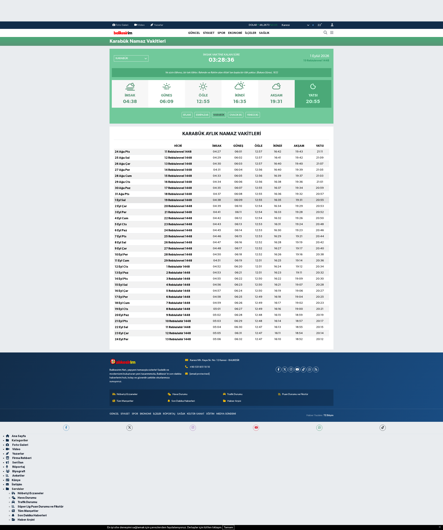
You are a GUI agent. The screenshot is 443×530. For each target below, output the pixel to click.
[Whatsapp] (310, 369)
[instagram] (193, 428)
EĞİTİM (210, 413)
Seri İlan (17, 462)
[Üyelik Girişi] (330, 25)
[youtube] (256, 428)
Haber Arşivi (234, 401)
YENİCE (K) (252, 115)
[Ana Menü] (331, 33)
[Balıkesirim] (122, 33)
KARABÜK (219, 115)
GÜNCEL (194, 32)
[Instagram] (291, 369)
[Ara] (325, 33)
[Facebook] (278, 369)
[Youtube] (297, 369)
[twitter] (129, 428)
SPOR (221, 32)
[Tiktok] (303, 369)
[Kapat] (441, 527)
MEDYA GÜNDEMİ (226, 413)
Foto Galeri (122, 25)
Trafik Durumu (234, 394)
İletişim (17, 484)
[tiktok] (383, 428)
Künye (16, 480)
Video (141, 25)
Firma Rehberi (21, 458)
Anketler (18, 475)
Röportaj (18, 466)
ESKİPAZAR (202, 115)
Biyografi (18, 471)
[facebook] (66, 428)
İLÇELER (250, 32)
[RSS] (316, 369)
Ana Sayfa (19, 436)
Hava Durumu (180, 394)
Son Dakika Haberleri (183, 401)
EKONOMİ (235, 32)
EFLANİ (187, 115)
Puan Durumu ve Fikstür (295, 394)
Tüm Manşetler (124, 401)
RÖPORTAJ (169, 413)
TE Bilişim (328, 415)
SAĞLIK (264, 32)
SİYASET (209, 32)
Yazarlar (158, 25)
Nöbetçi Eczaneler (127, 394)
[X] (285, 369)
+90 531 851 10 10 (200, 367)
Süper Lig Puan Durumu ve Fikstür (41, 506)
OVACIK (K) (236, 115)
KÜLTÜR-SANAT (195, 413)
